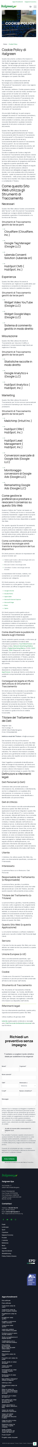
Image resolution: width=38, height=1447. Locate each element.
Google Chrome (9, 591)
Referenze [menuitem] (5, 1243)
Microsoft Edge (9, 602)
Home (5, 44)
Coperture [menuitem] (5, 1232)
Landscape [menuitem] (5, 1227)
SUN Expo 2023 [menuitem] (6, 1382)
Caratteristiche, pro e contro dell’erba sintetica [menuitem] (9, 1341)
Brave (6, 605)
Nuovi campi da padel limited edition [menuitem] (8, 1348)
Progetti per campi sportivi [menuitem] (7, 1318)
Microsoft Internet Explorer (12, 599)
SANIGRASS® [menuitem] (6, 1351)
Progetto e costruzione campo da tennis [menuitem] (9, 1322)
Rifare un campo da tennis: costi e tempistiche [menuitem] (9, 1390)
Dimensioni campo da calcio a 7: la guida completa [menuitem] (8, 1426)
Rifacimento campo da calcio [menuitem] (8, 1354)
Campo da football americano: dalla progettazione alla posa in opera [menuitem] (9, 1415)
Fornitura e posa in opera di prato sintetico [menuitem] (9, 1334)
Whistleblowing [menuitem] (6, 1253)
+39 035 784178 (13, 1208)
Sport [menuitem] (3, 1229)
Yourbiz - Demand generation (29, 1443)
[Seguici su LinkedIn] (11, 1219)
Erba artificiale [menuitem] (6, 1300)
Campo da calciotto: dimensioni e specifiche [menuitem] (9, 1410)
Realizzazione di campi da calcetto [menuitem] (9, 1375)
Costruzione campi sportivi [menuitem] (7, 1326)
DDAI (10, 650)
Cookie (20, 1443)
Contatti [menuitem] (4, 1248)
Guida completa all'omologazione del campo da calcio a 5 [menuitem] (8, 1431)
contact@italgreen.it (13, 1212)
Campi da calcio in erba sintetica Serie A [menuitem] (9, 1421)
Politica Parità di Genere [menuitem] (9, 1256)
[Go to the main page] (9, 7)
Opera (6, 608)
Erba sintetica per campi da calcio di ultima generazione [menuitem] (9, 1401)
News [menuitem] (3, 1245)
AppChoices (6, 672)
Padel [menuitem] (3, 1224)
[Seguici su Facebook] (3, 1219)
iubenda (4, 1021)
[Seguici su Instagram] (15, 1219)
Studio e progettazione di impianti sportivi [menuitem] (9, 1337)
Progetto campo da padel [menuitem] (10, 1437)
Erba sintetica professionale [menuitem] (6, 1345)
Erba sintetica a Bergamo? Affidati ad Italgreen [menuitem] (10, 1379)
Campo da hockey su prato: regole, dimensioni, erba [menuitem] (9, 1406)
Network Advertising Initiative (23, 646)
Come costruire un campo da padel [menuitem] (10, 1392)
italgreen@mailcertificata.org (14, 1213)
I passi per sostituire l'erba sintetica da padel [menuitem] (9, 1330)
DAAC (33, 648)
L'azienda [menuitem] (5, 1240)
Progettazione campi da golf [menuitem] (9, 1314)
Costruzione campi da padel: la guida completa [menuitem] (9, 1310)
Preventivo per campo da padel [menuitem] (9, 1358)
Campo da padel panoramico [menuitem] (7, 1366)
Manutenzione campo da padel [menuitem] (9, 1386)
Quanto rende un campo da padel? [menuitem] (9, 1362)
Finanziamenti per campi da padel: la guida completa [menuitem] (9, 1371)
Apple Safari (8, 596)
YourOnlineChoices (25, 644)
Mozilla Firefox (8, 594)
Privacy (16, 1443)
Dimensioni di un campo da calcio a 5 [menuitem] (9, 1396)
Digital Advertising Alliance (17, 648)
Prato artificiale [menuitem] (6, 1303)
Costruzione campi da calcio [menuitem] (8, 1306)
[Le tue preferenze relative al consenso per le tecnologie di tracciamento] (35, 1444)
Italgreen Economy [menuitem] (7, 1235)
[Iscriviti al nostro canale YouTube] (7, 1219)
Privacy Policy (30, 1162)
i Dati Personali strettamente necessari (18, 1023)
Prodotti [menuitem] (4, 1237)
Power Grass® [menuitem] (6, 1434)
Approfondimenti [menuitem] (7, 1251)
